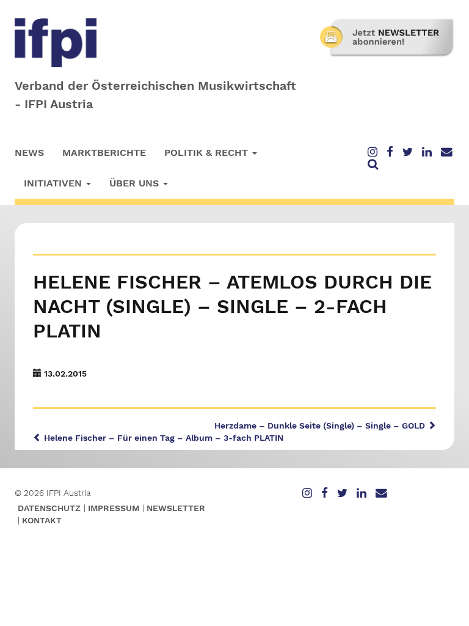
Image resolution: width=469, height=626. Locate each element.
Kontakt (42, 520)
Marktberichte (104, 152)
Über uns (135, 183)
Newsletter (176, 508)
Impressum (113, 508)
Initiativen (54, 183)
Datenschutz (49, 508)
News (29, 152)
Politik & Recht (207, 152)
